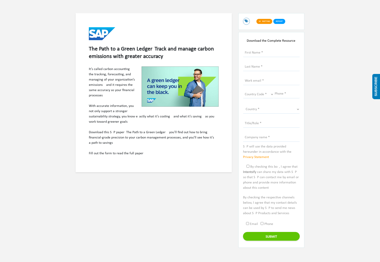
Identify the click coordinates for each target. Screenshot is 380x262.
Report (279, 21)
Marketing (264, 21)
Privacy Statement (256, 157)
